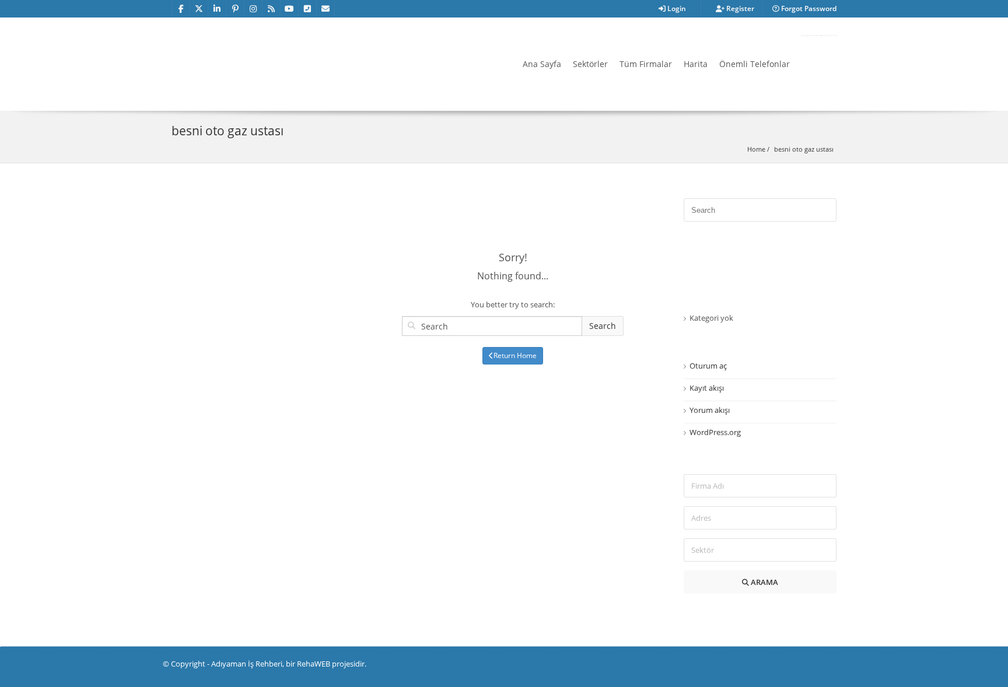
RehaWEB (313, 663)
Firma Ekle (819, 35)
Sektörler (590, 63)
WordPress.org (715, 432)
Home (756, 149)
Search (602, 325)
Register (739, 8)
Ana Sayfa (542, 63)
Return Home (515, 355)
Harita (696, 63)
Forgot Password (807, 8)
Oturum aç (708, 365)
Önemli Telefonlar (754, 63)
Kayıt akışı (707, 388)
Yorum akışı (710, 410)
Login (676, 8)
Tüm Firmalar (646, 63)
